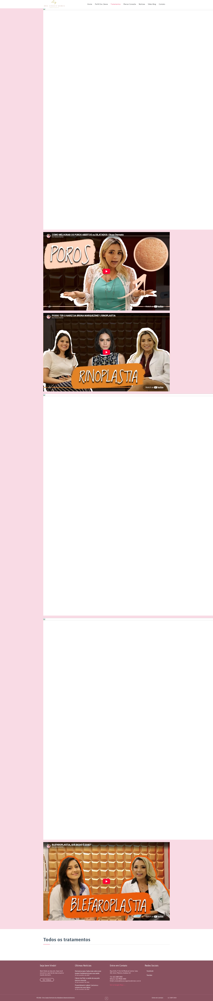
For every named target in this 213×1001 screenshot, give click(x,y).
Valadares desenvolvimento (66, 998)
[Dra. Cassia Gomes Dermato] (54, 4)
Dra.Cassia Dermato (48, 998)
